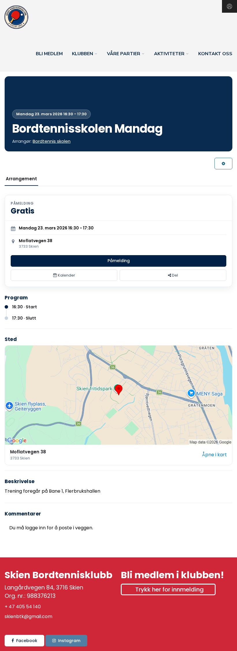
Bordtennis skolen (52, 141)
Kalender (66, 275)
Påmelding (119, 261)
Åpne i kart (214, 454)
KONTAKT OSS (215, 54)
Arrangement (21, 179)
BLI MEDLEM (49, 54)
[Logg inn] (229, 6)
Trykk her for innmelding (169, 589)
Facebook (26, 640)
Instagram (69, 640)
